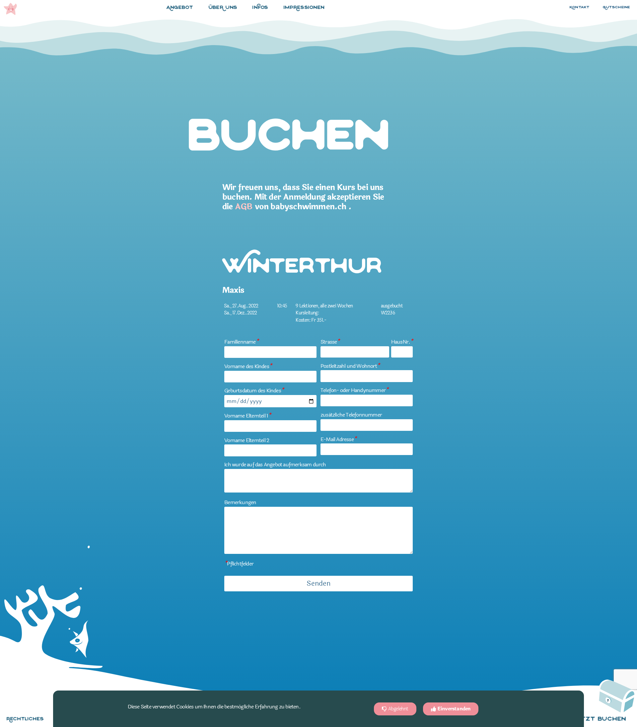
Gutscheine (616, 7)
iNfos (260, 8)
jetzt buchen (599, 719)
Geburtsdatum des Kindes (254, 390)
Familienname (241, 342)
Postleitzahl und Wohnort (350, 366)
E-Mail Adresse (338, 439)
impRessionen (304, 8)
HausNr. (402, 342)
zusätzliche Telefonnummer (351, 415)
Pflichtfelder (238, 564)
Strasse (330, 342)
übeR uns (223, 8)
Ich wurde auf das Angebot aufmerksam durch (275, 464)
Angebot (180, 8)
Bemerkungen (240, 502)
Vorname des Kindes (248, 366)
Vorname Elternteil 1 (247, 416)
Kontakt (580, 7)
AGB (244, 207)
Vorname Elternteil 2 (246, 440)
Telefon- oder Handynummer (354, 390)
